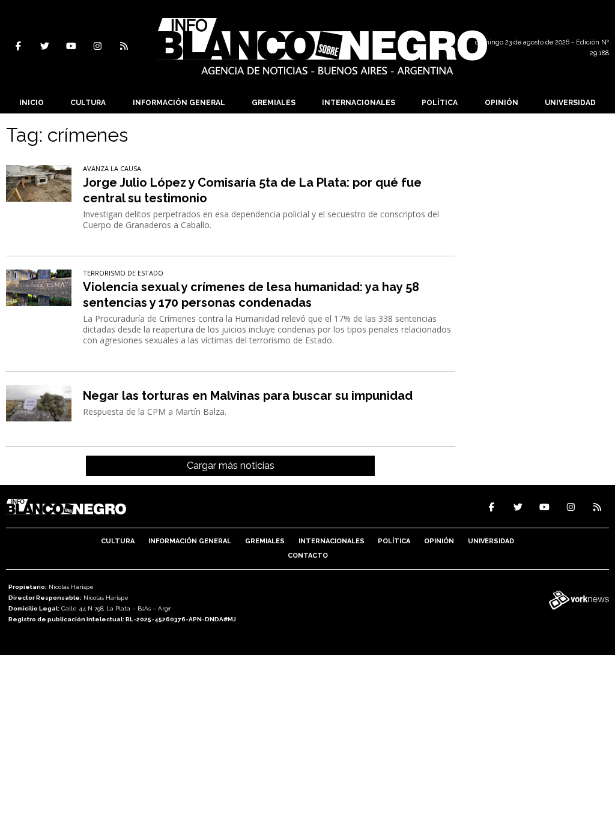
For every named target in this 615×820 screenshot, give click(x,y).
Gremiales (273, 102)
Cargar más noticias (230, 465)
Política (440, 102)
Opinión (501, 102)
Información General (179, 102)
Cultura (88, 102)
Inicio (31, 102)
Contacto (308, 555)
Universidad (570, 102)
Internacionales (358, 102)
